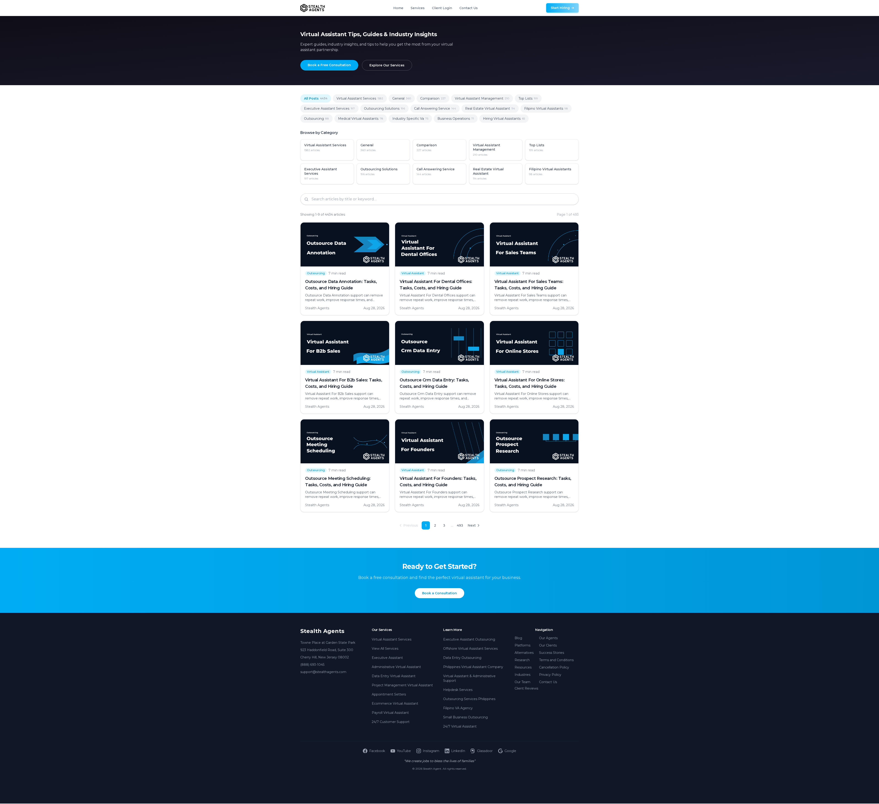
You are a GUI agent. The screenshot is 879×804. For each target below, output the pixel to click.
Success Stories (551, 653)
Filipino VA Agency (458, 708)
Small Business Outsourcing (465, 717)
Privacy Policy (550, 675)
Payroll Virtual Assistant (390, 713)
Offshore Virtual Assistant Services (470, 648)
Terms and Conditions (556, 660)
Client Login (442, 8)
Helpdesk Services (457, 690)
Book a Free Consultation (329, 65)
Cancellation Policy (554, 667)
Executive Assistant (387, 658)
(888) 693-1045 (312, 665)
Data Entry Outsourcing (462, 658)
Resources (523, 667)
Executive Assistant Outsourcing (469, 639)
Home (398, 8)
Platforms (522, 645)
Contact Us (468, 8)
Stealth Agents (322, 631)
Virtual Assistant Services (391, 639)
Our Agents (548, 638)
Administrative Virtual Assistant (396, 667)
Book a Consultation (439, 593)
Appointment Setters (389, 694)
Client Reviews (526, 688)
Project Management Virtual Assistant (402, 685)
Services (418, 8)
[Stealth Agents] (312, 8)
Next (472, 525)
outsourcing (316, 273)
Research (522, 660)
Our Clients (548, 645)
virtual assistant (413, 273)
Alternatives (524, 653)
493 (460, 525)
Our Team (522, 682)
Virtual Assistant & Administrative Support (469, 678)
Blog (518, 638)
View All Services (385, 648)
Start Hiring (560, 8)
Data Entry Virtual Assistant (393, 676)
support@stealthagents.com (323, 672)
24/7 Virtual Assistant (460, 726)
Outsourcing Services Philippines (469, 699)
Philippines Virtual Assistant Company (473, 667)
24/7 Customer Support (391, 722)
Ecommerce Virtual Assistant (395, 703)
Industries (522, 675)
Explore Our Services (386, 65)
